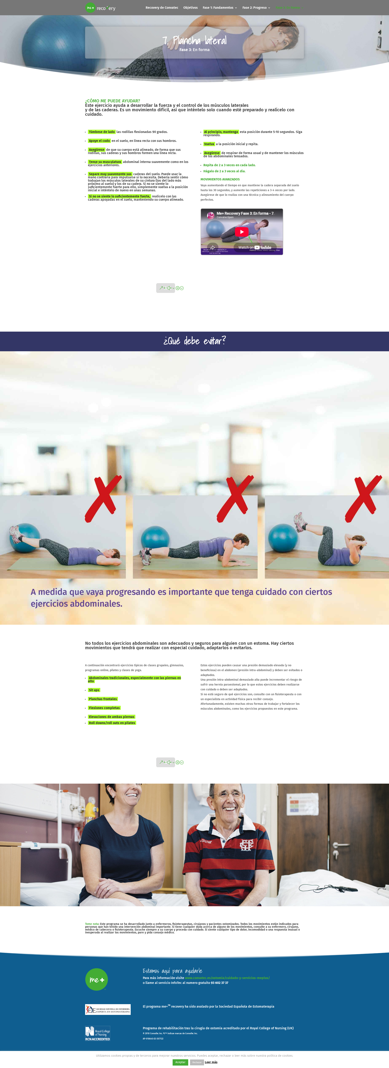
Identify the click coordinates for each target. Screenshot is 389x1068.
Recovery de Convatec (162, 8)
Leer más (211, 1062)
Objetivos (190, 8)
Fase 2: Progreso (255, 8)
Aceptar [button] (180, 1062)
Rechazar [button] (197, 1062)
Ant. (168, 288)
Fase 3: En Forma (288, 8)
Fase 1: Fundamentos (218, 8)
